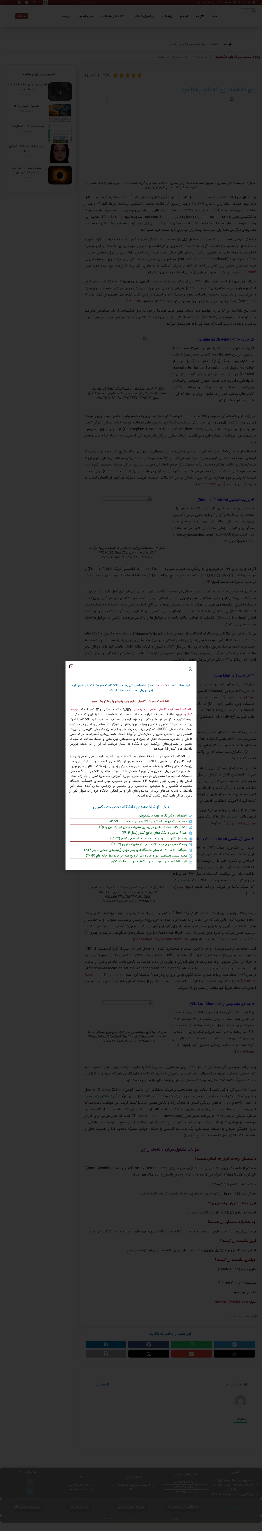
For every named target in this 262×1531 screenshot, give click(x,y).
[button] (71, 666)
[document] (131, 765)
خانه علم (161, 685)
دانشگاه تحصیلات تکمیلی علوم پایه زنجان (163, 709)
